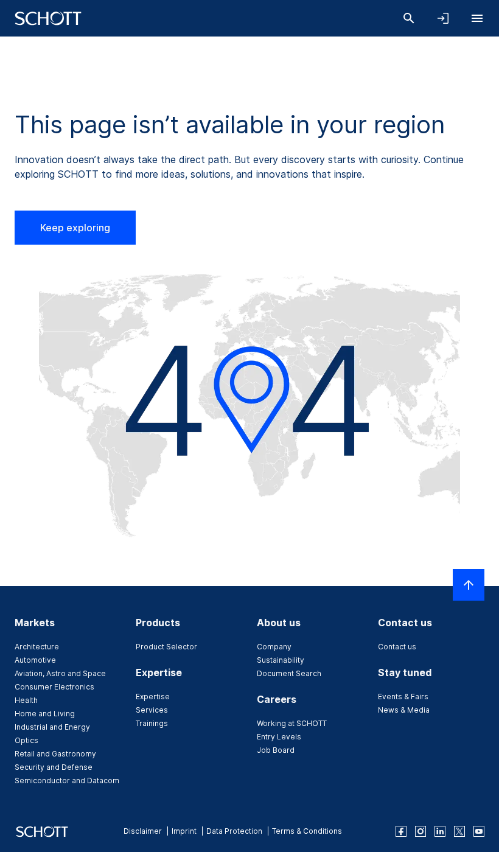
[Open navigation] (477, 18)
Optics (26, 740)
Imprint (184, 831)
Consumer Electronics (54, 686)
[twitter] (459, 831)
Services (152, 709)
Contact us (397, 646)
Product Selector (166, 646)
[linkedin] (439, 831)
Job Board (276, 750)
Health (26, 700)
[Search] (409, 18)
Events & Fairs (403, 696)
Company (274, 646)
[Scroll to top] (468, 585)
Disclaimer (143, 831)
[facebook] (401, 831)
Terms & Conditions (307, 831)
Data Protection (234, 831)
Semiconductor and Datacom (67, 780)
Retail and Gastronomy (55, 753)
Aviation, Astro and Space (60, 673)
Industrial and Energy (52, 727)
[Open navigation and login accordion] (443, 18)
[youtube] (478, 831)
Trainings (152, 723)
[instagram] (420, 831)
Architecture (37, 646)
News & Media (404, 709)
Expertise (153, 696)
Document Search (289, 673)
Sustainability (280, 660)
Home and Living (45, 713)
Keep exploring (75, 228)
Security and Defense (53, 767)
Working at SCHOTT (292, 723)
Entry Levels (279, 736)
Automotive (35, 660)
